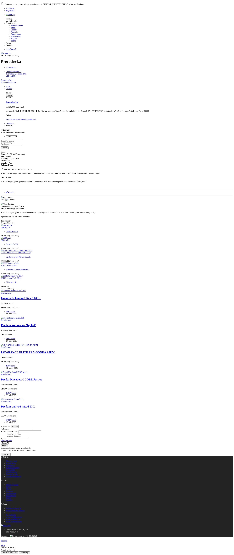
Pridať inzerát (11, 49)
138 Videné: (10, 339)
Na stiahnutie (11, 515)
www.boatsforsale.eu (14, 521)
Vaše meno (5, 429)
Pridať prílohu (6, 441)
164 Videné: (10, 311)
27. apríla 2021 (16, 74)
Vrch (3, 546)
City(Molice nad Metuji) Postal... (18, 257)
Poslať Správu (6, 80)
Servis (13, 28)
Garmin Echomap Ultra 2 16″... (21, 298)
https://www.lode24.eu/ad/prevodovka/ (21, 119)
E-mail (3, 550)
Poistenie (14, 32)
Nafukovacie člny (13, 468)
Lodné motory (11, 472)
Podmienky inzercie (13, 508)
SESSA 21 (5, 240)
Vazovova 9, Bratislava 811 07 (17, 269)
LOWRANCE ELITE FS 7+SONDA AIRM (28, 352)
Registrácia (10, 10)
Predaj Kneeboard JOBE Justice (21, 379)
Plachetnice (10, 465)
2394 (11, 76)
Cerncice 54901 (12, 232)
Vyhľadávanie (11, 21)
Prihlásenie (10, 8)
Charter (13, 30)
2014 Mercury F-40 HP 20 (11, 278)
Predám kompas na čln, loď (18, 325)
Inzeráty (9, 19)
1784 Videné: (11, 420)
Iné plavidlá (10, 470)
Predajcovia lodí (17, 25)
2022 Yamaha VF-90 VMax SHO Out (15, 253)
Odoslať (5, 148)
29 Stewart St (11, 282)
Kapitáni (14, 38)
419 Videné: (10, 366)
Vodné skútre (11, 463)
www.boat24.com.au (14, 517)
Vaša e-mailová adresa (9, 431)
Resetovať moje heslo (9, 553)
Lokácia (9, 89)
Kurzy (13, 41)
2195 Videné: (11, 393)
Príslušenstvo (16, 36)
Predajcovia (10, 23)
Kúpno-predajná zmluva (15, 510)
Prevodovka (12, 102)
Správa (3, 438)
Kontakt (9, 45)
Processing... (24, 553)
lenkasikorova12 (13, 72)
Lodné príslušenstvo (13, 476)
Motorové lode (11, 461)
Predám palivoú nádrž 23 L (18, 406)
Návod (8, 43)
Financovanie (16, 34)
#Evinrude (10, 192)
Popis (8, 86)
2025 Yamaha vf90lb (9, 265)
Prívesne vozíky (12, 474)
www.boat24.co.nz (13, 519)
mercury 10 (5, 227)
